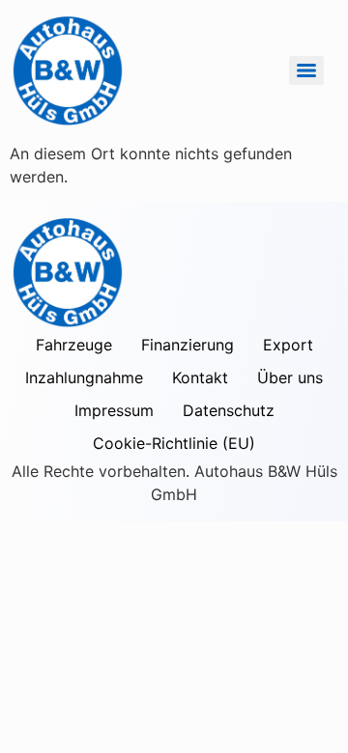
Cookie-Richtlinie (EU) (174, 443)
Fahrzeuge (74, 344)
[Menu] (306, 70)
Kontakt (200, 377)
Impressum (114, 410)
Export (288, 344)
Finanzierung (187, 344)
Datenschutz (229, 410)
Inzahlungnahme (84, 377)
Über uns (290, 377)
